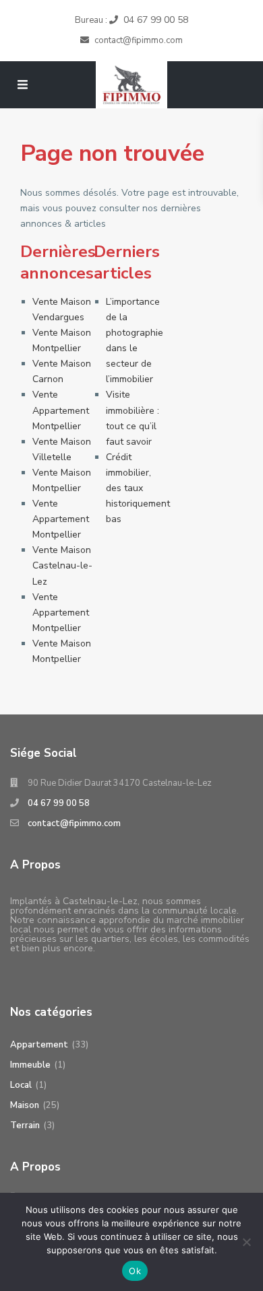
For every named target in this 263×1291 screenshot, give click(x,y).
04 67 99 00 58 (155, 19)
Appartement (39, 1045)
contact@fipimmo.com (74, 823)
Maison (24, 1105)
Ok (135, 1270)
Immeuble (30, 1065)
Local (21, 1085)
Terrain (25, 1125)
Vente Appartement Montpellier (60, 410)
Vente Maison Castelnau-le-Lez (62, 565)
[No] (246, 1242)
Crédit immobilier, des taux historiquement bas (138, 488)
